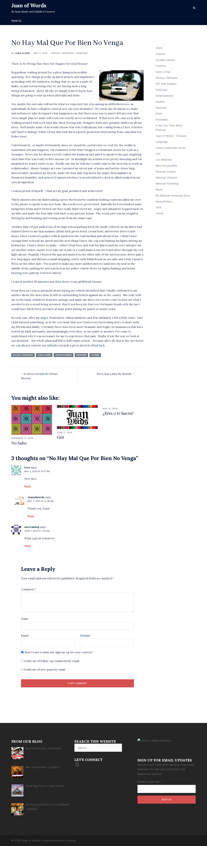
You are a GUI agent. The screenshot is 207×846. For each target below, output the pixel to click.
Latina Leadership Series (171, 147)
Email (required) (149, 781)
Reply (27, 486)
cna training (31, 527)
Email (24, 635)
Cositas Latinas (165, 60)
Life (158, 153)
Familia (160, 101)
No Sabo (19, 443)
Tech (159, 207)
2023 (159, 48)
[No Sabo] (31, 419)
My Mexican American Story (173, 195)
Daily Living (163, 71)
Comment (28, 589)
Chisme (160, 54)
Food (159, 113)
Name (25, 619)
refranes (81, 355)
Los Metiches (164, 159)
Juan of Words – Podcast (171, 135)
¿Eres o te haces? (118, 413)
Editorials (161, 89)
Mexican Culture (166, 171)
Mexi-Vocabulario (166, 165)
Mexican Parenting (167, 183)
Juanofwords (35, 497)
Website (85, 635)
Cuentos (161, 65)
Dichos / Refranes (62, 53)
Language (81, 53)
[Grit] (77, 416)
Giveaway (162, 119)
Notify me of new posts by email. (45, 669)
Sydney (71, 840)
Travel (159, 213)
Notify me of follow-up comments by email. (52, 661)
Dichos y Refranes (23, 355)
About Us (16, 20)
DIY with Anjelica (166, 83)
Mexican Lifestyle (166, 177)
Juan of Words (28, 5)
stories (95, 355)
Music (159, 189)
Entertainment (164, 95)
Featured (161, 107)
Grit (60, 437)
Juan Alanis (22, 53)
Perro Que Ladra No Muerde (114, 373)
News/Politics (164, 201)
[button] (194, 8)
